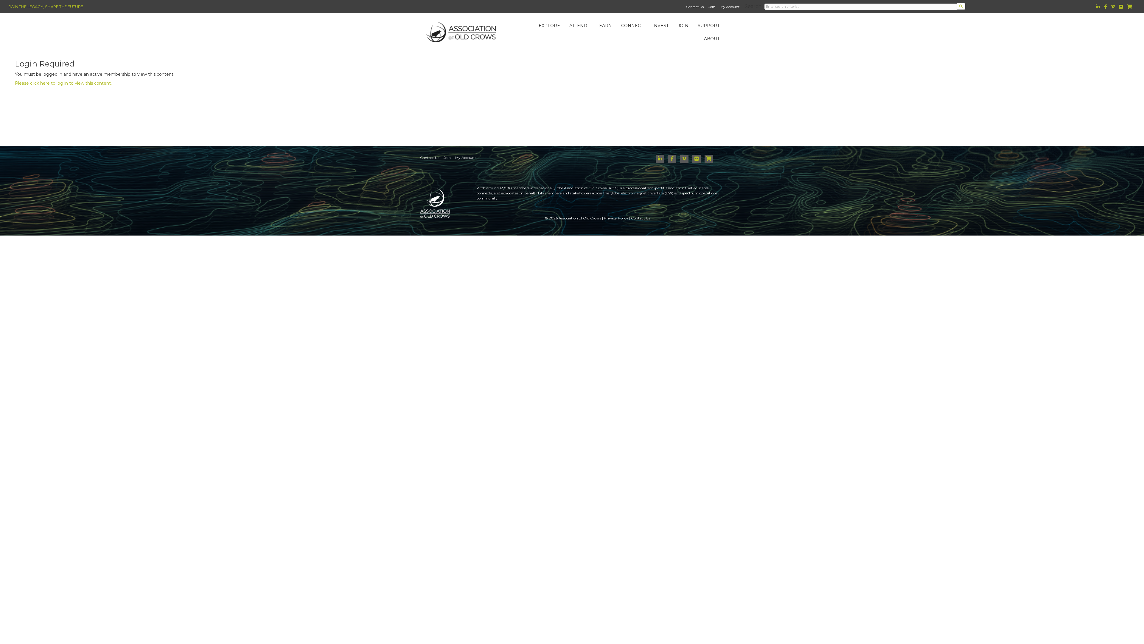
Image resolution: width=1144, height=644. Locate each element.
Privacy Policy (616, 218)
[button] (961, 6)
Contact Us (695, 7)
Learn (604, 25)
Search (753, 6)
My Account (729, 7)
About (711, 38)
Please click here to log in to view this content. (63, 83)
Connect (632, 25)
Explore (549, 25)
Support (708, 25)
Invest (660, 25)
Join (712, 7)
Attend (578, 25)
